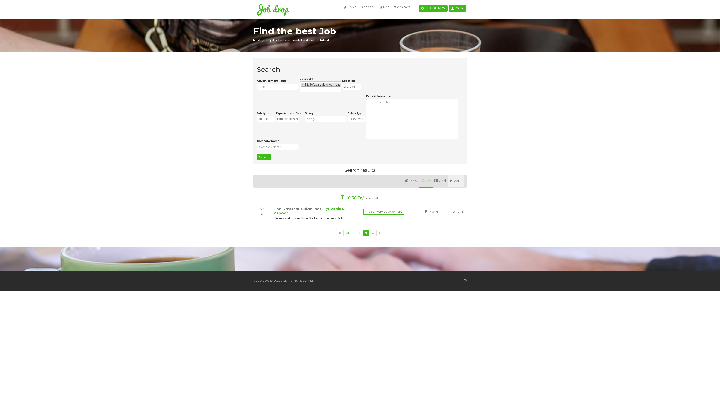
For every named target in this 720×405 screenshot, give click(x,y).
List (428, 181)
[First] (340, 233)
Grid (442, 181)
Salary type (356, 113)
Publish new (434, 8)
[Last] (380, 233)
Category (306, 78)
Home (351, 7)
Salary (309, 113)
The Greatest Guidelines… (300, 209)
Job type (263, 113)
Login (459, 8)
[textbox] (302, 89)
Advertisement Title (271, 80)
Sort (456, 181)
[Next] (373, 233)
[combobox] (320, 86)
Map (386, 7)
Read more (440, 213)
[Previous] (347, 233)
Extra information (378, 96)
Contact (403, 7)
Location (348, 80)
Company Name (268, 141)
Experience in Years (290, 113)
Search (369, 7)
